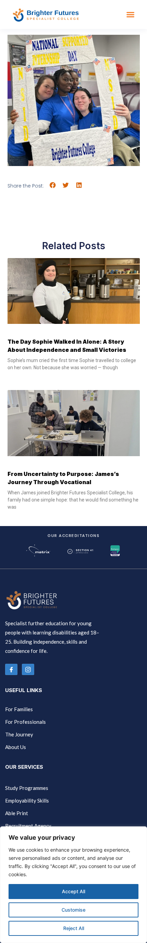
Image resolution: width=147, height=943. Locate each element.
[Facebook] (11, 669)
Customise (73, 910)
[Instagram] (28, 669)
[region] (73, 884)
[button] (130, 14)
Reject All (73, 928)
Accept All (73, 891)
